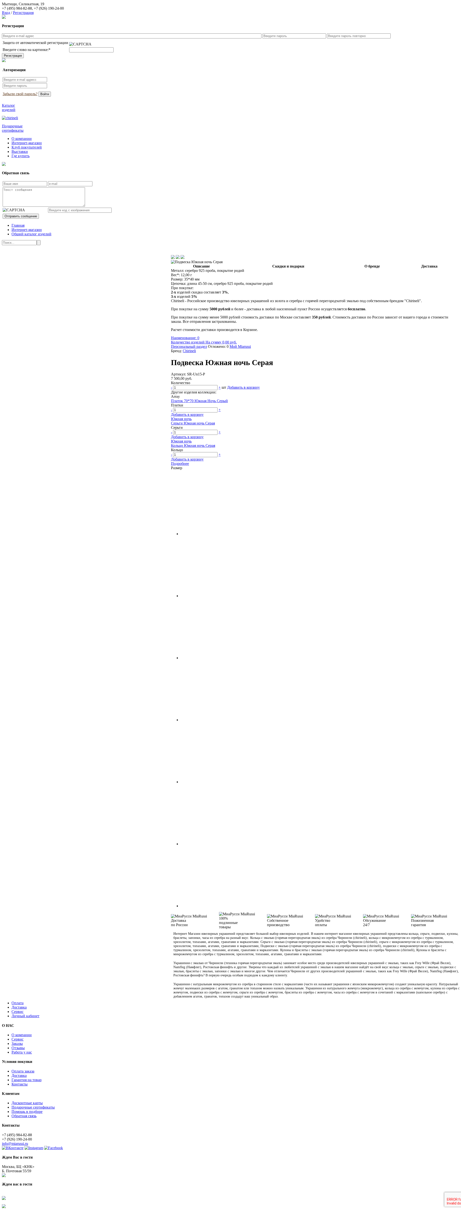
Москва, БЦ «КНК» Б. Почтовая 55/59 (18, 1169)
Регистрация (23, 13)
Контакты (20, 1084)
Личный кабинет (25, 1016)
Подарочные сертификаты (33, 1107)
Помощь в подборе (27, 1112)
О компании (22, 139)
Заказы (17, 1044)
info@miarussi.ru (15, 1143)
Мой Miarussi (240, 346)
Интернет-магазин (27, 143)
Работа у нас (22, 1052)
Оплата (18, 1003)
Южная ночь (181, 419)
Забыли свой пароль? (20, 94)
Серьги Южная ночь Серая (193, 423)
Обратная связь (24, 1116)
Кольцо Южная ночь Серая (193, 445)
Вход (6, 13)
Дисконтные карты (27, 1103)
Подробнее (180, 464)
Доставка (19, 1007)
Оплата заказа (23, 1071)
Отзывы (18, 1048)
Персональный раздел (189, 346)
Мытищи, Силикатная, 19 (23, 4)
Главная (18, 225)
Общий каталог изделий (31, 234)
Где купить (21, 156)
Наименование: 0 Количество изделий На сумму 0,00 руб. (204, 340)
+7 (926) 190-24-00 (49, 8)
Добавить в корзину (243, 387)
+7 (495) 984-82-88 (17, 8)
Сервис (18, 1012)
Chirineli (189, 351)
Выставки (20, 152)
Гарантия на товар (27, 1080)
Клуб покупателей (27, 147)
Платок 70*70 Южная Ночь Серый (199, 401)
